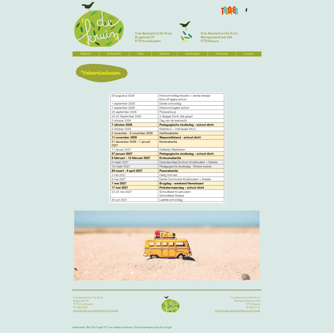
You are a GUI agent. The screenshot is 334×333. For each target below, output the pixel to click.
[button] (114, 54)
